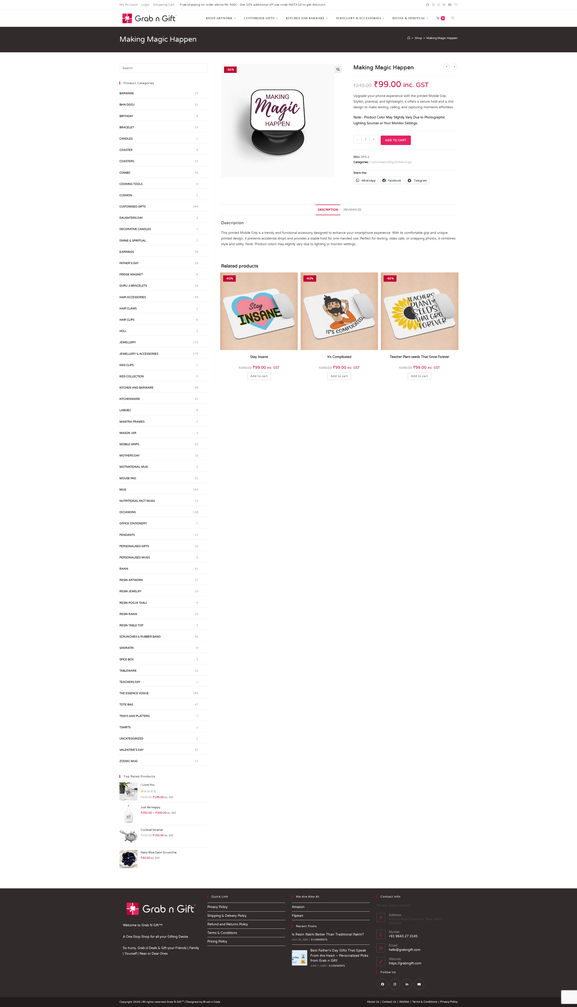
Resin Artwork (131, 580)
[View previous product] (446, 67)
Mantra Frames (131, 421)
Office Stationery (133, 523)
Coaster (126, 150)
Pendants (127, 535)
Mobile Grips (403, 162)
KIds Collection (131, 376)
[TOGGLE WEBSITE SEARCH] (453, 18)
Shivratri (126, 648)
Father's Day (129, 263)
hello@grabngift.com (404, 950)
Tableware (128, 670)
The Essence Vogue (134, 693)
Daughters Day (131, 217)
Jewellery (127, 342)
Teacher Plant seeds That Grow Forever (419, 357)
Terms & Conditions (222, 933)
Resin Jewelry (130, 591)
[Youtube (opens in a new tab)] (450, 5)
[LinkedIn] (406, 984)
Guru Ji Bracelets (133, 285)
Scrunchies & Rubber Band (140, 636)
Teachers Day (129, 682)
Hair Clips (126, 319)
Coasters (126, 161)
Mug (122, 489)
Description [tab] (328, 210)
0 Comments (319, 939)
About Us (373, 1001)
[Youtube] (419, 984)
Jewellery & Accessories (138, 353)
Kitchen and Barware (136, 387)
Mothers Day (129, 455)
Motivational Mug (133, 466)
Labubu (125, 410)
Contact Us (389, 1001)
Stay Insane (259, 357)
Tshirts (125, 727)
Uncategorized (131, 738)
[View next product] (454, 67)
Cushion (125, 195)
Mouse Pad (127, 478)
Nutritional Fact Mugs (137, 500)
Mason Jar (127, 433)
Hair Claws (128, 308)
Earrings (126, 251)
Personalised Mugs (134, 557)
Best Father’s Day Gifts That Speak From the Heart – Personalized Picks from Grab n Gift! (339, 956)
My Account (128, 5)
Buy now (83, 982)
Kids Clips (126, 365)
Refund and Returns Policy (227, 924)
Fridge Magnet (131, 274)
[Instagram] (394, 984)
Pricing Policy (217, 941)
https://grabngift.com (405, 963)
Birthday (126, 116)
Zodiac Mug (128, 761)
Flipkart (297, 916)
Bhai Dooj (127, 104)
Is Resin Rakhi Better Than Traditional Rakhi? (328, 934)
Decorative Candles (135, 229)
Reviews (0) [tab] (352, 210)
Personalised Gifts (134, 546)
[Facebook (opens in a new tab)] (427, 5)
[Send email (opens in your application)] (455, 5)
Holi (122, 331)
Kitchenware (129, 399)
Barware (126, 93)
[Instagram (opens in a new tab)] (438, 5)
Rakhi (123, 568)
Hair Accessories (132, 297)
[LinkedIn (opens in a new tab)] (444, 5)
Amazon (298, 907)
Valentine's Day (131, 749)
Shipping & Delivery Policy (227, 916)
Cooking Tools (130, 184)
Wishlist (404, 1001)
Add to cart (395, 140)
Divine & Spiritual (132, 240)
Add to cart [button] (259, 376)
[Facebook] (382, 984)
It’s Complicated (339, 357)
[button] (338, 69)
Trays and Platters (134, 716)
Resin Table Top (131, 625)
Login (145, 5)
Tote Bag (126, 704)
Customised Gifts (381, 162)
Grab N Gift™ (176, 1001)
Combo (124, 172)
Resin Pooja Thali (133, 602)
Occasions (127, 512)
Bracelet (126, 127)
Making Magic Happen (442, 38)
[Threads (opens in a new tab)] (433, 5)
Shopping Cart (164, 5)
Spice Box (126, 659)
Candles (126, 138)
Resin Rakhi (128, 614)
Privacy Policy (217, 907)
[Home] (408, 38)
